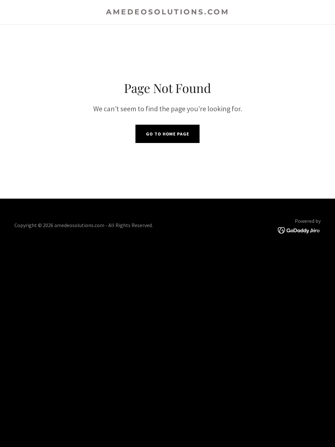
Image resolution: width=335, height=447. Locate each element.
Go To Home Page (167, 134)
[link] (167, 12)
